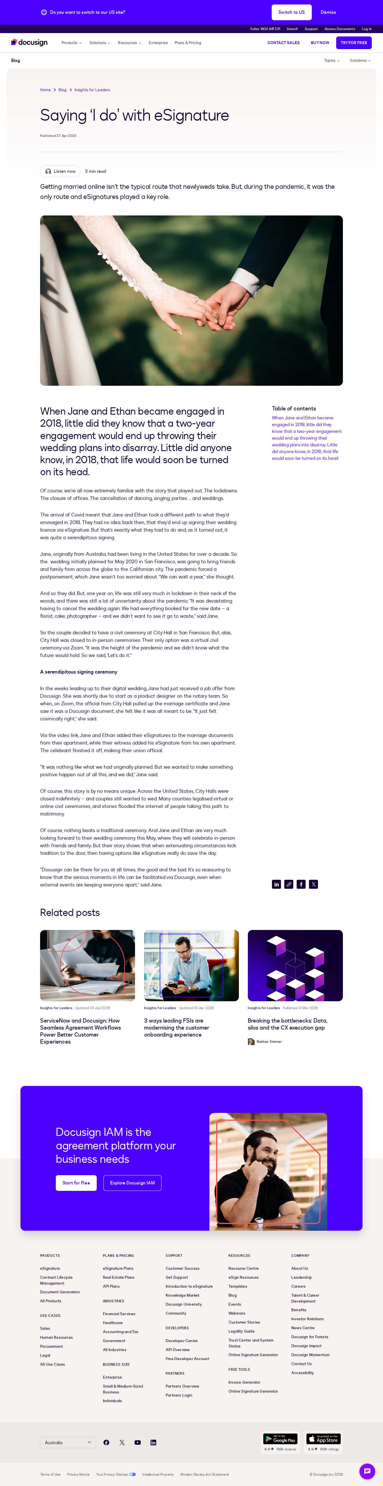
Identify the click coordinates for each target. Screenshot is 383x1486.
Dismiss (328, 12)
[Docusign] (29, 43)
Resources (127, 42)
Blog (63, 90)
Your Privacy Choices (112, 1474)
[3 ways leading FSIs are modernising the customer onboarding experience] (191, 965)
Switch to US (291, 12)
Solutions (98, 42)
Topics (330, 60)
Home (45, 90)
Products (70, 42)
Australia (53, 1443)
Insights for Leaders (92, 90)
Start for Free (76, 1183)
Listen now (65, 171)
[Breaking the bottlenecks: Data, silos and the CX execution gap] (295, 965)
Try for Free (354, 42)
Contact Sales (283, 42)
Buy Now (320, 42)
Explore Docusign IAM (132, 1183)
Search (292, 29)
